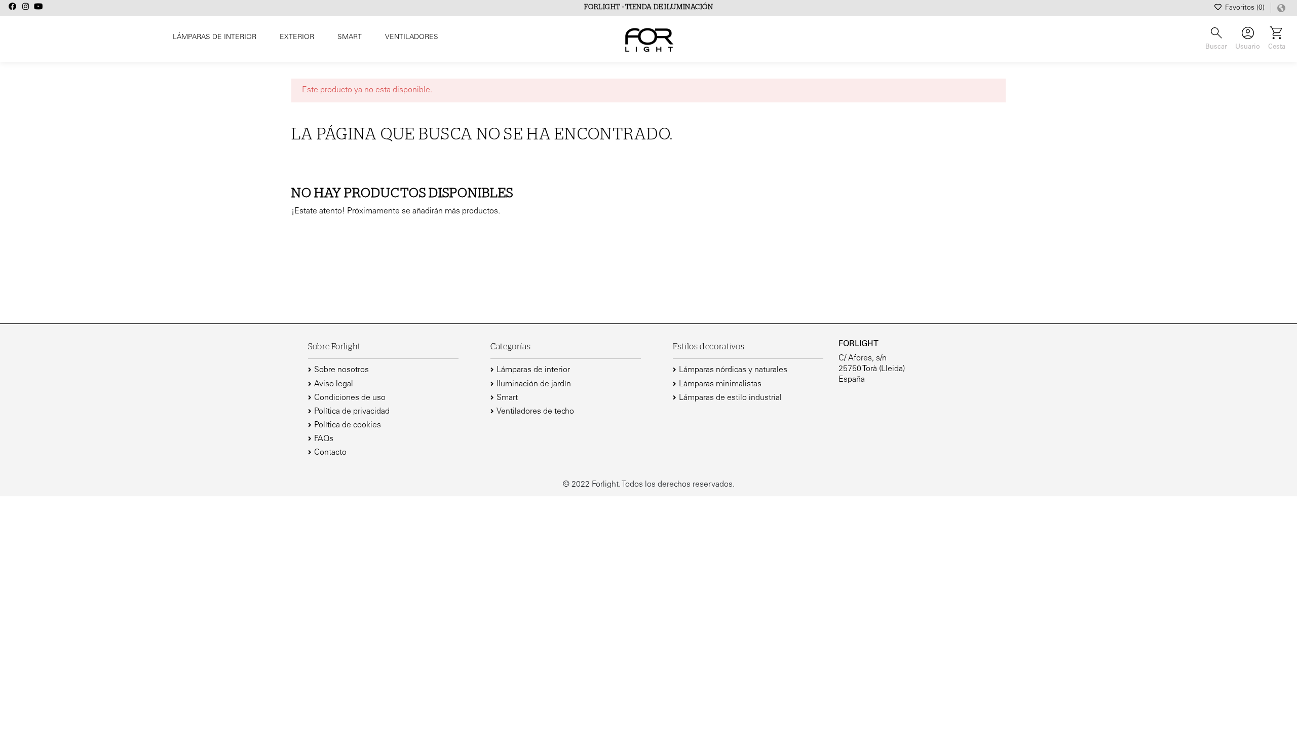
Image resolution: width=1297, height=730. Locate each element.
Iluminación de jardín (534, 384)
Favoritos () (1245, 8)
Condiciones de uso (350, 398)
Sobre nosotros (341, 370)
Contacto (330, 453)
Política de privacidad (352, 412)
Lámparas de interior (533, 370)
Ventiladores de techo (535, 412)
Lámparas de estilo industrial (730, 398)
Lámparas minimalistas (720, 384)
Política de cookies (347, 425)
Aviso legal (333, 384)
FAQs (323, 439)
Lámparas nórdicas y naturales (733, 370)
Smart (507, 398)
